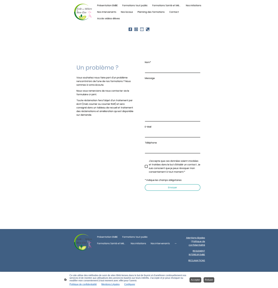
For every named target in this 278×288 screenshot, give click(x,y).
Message (150, 78)
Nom (148, 62)
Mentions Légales (110, 284)
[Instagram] (136, 29)
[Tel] (147, 29)
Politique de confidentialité (83, 284)
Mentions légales (195, 237)
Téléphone (151, 142)
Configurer (129, 284)
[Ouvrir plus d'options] (176, 243)
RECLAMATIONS (196, 260)
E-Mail (148, 126)
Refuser (209, 280)
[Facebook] (130, 29)
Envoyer (172, 187)
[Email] (142, 29)
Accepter (195, 280)
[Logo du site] (83, 12)
